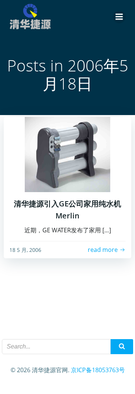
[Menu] (119, 17)
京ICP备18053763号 (98, 370)
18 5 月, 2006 (25, 249)
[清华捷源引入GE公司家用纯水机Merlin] (67, 154)
